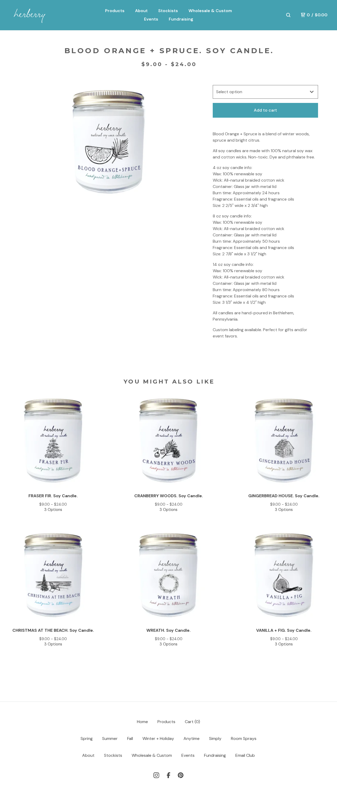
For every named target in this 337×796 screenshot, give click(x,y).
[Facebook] (168, 775)
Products (115, 10)
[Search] (288, 15)
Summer (110, 738)
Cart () (192, 721)
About (141, 10)
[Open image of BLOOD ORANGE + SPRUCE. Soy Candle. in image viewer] (109, 143)
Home (142, 721)
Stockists (168, 10)
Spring (87, 738)
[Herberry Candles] (36, 15)
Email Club (245, 755)
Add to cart (265, 110)
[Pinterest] (181, 775)
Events (151, 19)
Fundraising (181, 19)
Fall (130, 738)
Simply (215, 738)
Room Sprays (243, 738)
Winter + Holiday (158, 738)
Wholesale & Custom (210, 10)
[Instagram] (156, 775)
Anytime (192, 738)
